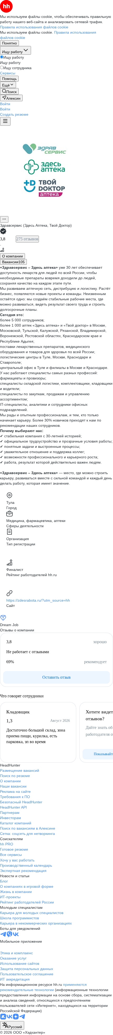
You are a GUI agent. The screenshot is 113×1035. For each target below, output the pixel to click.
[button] (5, 104)
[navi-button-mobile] (5, 121)
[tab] (12, 256)
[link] (9, 91)
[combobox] (12, 1025)
